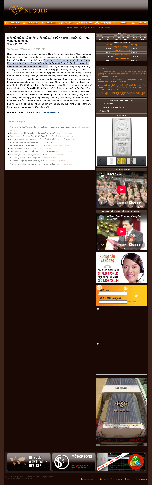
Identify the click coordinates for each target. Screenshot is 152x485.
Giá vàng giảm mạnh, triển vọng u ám (25, 158)
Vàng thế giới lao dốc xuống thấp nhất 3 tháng (29, 155)
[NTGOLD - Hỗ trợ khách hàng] (121, 283)
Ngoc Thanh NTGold (24, 479)
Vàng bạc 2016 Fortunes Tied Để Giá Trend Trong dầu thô (33, 136)
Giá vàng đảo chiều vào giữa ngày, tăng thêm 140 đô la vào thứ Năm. (121, 78)
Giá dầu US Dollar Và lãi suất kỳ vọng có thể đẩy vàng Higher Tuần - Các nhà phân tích (45, 127)
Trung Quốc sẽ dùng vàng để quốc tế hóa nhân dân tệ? (32, 151)
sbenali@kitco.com (51, 112)
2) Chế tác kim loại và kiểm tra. (111, 107)
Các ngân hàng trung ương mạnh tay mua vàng (29, 161)
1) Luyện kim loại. (106, 104)
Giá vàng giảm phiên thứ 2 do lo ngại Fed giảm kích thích (33, 164)
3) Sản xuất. (104, 111)
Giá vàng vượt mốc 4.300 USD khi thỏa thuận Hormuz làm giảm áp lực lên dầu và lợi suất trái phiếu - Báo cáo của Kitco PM (122, 71)
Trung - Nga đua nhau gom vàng (23, 148)
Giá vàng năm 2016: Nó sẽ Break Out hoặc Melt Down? (32, 133)
